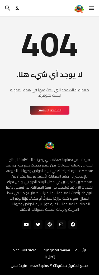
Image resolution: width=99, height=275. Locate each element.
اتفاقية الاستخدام (25, 250)
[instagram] (61, 224)
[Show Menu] (91, 8)
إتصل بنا (49, 256)
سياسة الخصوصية (57, 250)
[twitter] (38, 224)
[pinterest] (49, 224)
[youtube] (26, 224)
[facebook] (72, 224)
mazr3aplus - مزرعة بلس (30, 265)
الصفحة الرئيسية (50, 110)
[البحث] (7, 8)
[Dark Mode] (17, 8)
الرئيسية (81, 250)
